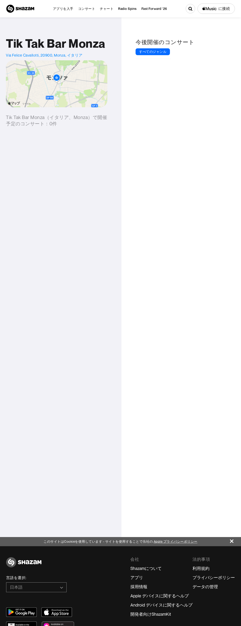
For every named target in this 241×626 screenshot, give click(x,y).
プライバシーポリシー (214, 577)
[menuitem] (63, 9)
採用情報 (138, 586)
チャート (106, 9)
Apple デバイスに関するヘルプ (159, 595)
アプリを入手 (63, 9)
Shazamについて (146, 568)
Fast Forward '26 (154, 9)
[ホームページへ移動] (23, 564)
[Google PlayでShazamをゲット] (21, 612)
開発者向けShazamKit (150, 614)
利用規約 (201, 568)
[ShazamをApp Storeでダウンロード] (56, 612)
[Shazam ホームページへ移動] (20, 9)
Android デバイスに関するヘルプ (161, 604)
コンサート (86, 9)
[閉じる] (235, 540)
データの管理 (205, 586)
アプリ (136, 577)
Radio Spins (127, 9)
